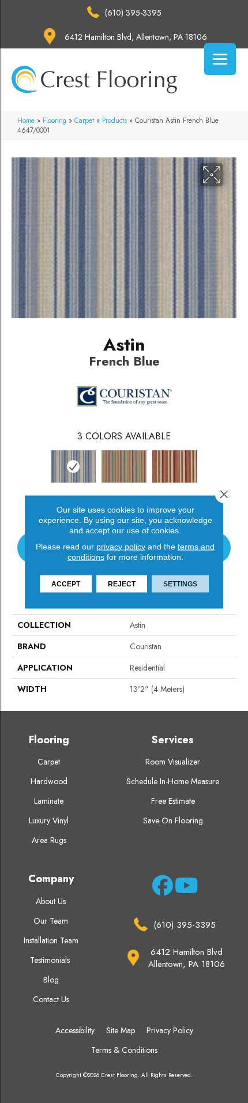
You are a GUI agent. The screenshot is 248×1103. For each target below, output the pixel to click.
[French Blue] (73, 466)
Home (26, 120)
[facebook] (160, 887)
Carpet (84, 120)
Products (114, 120)
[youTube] (183, 887)
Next (230, 471)
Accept (65, 583)
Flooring (54, 120)
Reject (122, 583)
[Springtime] (124, 466)
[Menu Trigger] (220, 59)
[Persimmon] (174, 466)
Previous (17, 471)
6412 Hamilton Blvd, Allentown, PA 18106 (136, 37)
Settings (180, 583)
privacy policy (120, 546)
